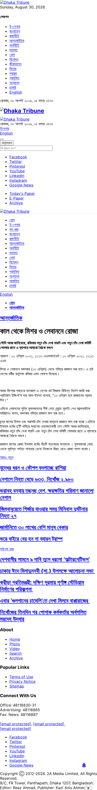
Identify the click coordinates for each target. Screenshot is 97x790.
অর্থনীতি (14, 45)
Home (14, 639)
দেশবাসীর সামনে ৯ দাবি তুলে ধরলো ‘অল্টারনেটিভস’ (45, 559)
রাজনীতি (14, 36)
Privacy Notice (22, 681)
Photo (14, 644)
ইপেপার (4, 128)
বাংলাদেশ (14, 31)
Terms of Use (21, 676)
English (15, 92)
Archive (16, 202)
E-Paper (16, 198)
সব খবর (13, 229)
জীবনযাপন (15, 64)
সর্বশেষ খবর (7, 549)
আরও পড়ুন (6, 457)
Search (15, 653)
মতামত (13, 50)
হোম (12, 220)
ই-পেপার (14, 26)
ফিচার (12, 68)
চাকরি (12, 87)
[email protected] (15, 724)
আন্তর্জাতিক (16, 40)
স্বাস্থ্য (13, 73)
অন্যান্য (14, 82)
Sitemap (16, 686)
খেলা (12, 54)
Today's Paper (22, 193)
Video (14, 648)
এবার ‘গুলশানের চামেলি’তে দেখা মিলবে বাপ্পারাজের (45, 600)
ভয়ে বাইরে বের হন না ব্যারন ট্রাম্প (31, 538)
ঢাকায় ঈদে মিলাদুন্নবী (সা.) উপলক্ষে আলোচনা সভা (47, 570)
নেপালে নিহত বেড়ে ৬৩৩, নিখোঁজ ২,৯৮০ (37, 479)
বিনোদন (13, 59)
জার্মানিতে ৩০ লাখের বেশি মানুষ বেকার (34, 527)
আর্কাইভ (14, 281)
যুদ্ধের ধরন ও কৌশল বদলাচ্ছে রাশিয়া (33, 467)
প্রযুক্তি (14, 78)
